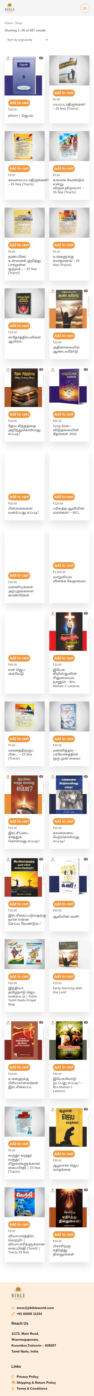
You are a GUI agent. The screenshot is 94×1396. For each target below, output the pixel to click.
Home (8, 23)
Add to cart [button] (19, 103)
